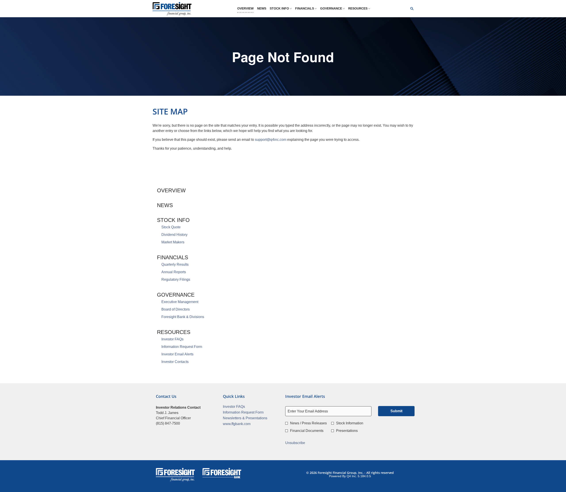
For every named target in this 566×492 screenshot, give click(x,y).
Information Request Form (181, 347)
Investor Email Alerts (177, 354)
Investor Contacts (175, 362)
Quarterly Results (175, 264)
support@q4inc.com (270, 139)
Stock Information (349, 423)
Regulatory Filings (175, 279)
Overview (171, 190)
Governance (176, 295)
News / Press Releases (308, 423)
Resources (173, 332)
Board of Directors (175, 309)
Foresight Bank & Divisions (182, 317)
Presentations (347, 431)
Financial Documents (306, 431)
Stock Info (173, 220)
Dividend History (174, 234)
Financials (172, 257)
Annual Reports (173, 272)
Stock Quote (171, 227)
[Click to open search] (410, 8)
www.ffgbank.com (242, 424)
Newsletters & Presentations (250, 418)
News (165, 205)
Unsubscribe (295, 443)
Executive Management (179, 302)
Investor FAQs (172, 339)
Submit (396, 411)
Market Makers (172, 242)
